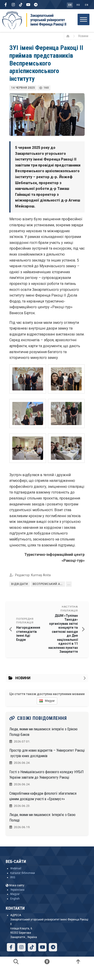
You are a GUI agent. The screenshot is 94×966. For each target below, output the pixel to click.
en (86, 4)
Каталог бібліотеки (22, 873)
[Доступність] (47, 961)
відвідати (19, 584)
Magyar (15, 894)
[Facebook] (6, 4)
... (68, 584)
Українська (17, 889)
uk (69, 4)
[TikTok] (21, 4)
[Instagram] (13, 4)
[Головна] (69, 36)
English (15, 898)
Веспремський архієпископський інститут (49, 584)
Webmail (15, 868)
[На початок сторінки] (78, 961)
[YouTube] (28, 4)
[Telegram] (36, 4)
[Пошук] (16, 961)
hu (78, 4)
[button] (27, 378)
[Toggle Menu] (83, 19)
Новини (83, 36)
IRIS (12, 877)
